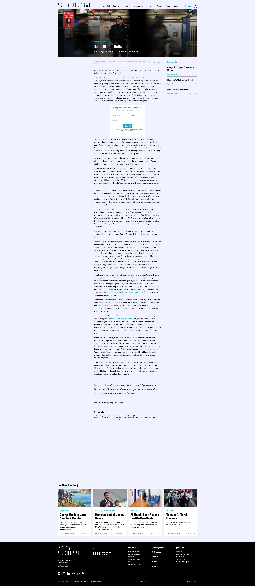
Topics (159, 6)
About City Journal (158, 547)
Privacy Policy (139, 129)
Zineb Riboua (170, 510)
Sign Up (128, 126)
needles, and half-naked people (121, 318)
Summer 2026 (84, 533)
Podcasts (150, 6)
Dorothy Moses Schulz (102, 41)
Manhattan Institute (182, 554)
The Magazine (138, 6)
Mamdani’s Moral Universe (178, 89)
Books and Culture (134, 559)
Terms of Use (180, 559)
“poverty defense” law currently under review (121, 292)
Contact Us (155, 566)
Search (126, 6)
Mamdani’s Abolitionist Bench (180, 80)
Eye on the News (101, 533)
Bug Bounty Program (183, 562)
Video (129, 562)
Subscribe (177, 6)
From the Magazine (67, 533)
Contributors (156, 552)
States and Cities (113, 62)
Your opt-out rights (192, 581)
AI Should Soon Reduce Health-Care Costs (144, 516)
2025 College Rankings (111, 6)
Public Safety (124, 62)
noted (106, 346)
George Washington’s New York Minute (180, 69)
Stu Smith (98, 510)
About (168, 6)
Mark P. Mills (134, 510)
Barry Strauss (64, 510)
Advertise (179, 552)
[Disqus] (127, 451)
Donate (188, 6)
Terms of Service (127, 130)
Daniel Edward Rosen (108, 510)
